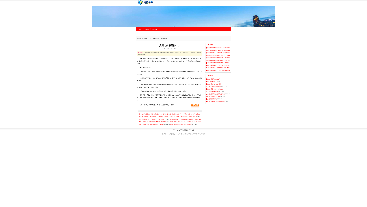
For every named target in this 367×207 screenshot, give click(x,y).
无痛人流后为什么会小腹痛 (214, 84)
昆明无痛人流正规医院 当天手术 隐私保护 (181, 124)
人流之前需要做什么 (162, 38)
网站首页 (175, 130)
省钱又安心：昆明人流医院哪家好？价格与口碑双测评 (184, 116)
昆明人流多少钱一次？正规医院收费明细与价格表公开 (153, 119)
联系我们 (154, 29)
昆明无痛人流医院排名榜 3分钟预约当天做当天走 (151, 124)
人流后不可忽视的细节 (213, 91)
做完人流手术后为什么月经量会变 (216, 101)
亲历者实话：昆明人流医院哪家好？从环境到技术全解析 (153, 116)
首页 (140, 29)
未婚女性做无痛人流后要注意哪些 (216, 94)
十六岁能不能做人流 (212, 81)
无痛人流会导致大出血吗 (213, 79)
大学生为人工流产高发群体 (150, 105)
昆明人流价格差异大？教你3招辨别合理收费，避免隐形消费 (154, 114)
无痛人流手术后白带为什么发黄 (215, 89)
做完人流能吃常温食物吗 (213, 96)
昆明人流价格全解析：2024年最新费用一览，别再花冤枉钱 (185, 114)
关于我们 (147, 29)
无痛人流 (154, 38)
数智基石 (144, 38)
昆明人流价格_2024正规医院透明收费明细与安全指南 (152, 121)
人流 (149, 38)
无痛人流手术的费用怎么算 (214, 86)
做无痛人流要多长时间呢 (167, 105)
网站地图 (191, 130)
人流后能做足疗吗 (212, 99)
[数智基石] (158, 4)
